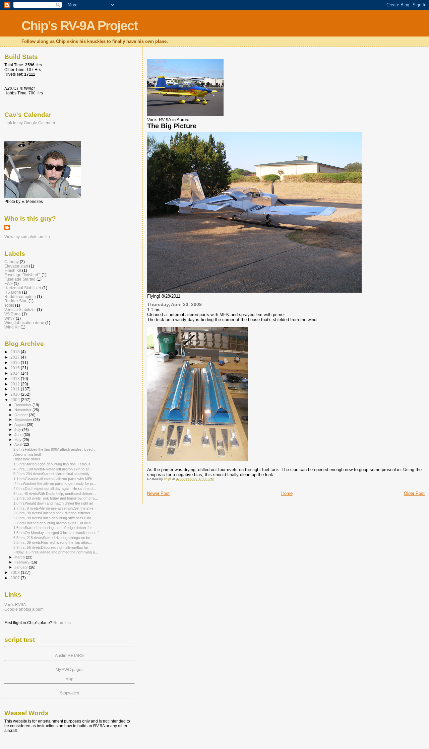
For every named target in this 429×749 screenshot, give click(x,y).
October (21, 415)
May (18, 440)
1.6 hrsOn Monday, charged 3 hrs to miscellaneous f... (57, 533)
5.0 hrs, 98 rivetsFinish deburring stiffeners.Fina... (53, 518)
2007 (15, 578)
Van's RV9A (15, 604)
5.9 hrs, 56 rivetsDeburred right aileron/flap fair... (52, 547)
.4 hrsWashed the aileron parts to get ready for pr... (54, 483)
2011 (15, 389)
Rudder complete (20, 296)
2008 (15, 572)
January (21, 567)
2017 (15, 357)
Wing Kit (11, 327)
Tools (9, 305)
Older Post (414, 493)
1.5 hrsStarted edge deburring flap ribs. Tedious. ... (54, 464)
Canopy (11, 261)
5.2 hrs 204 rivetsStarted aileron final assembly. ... (53, 474)
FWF (8, 283)
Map (69, 679)
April (18, 444)
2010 (15, 394)
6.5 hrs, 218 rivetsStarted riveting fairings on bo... (53, 538)
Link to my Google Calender (29, 123)
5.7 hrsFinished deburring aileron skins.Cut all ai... (53, 523)
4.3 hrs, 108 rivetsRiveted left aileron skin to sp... (53, 469)
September (23, 420)
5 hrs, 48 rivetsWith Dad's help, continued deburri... (54, 494)
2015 (15, 368)
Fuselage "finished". (22, 275)
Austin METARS (69, 655)
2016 (15, 362)
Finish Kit (12, 270)
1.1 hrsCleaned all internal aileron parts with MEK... (54, 479)
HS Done (12, 292)
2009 (15, 399)
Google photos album (24, 609)
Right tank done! (26, 459)
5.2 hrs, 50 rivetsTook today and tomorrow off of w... (55, 498)
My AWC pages (69, 669)
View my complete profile (27, 236)
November (23, 410)
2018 (15, 352)
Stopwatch (69, 693)
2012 (15, 384)
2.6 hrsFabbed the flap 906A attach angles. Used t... (55, 449)
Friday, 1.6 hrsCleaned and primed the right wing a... (55, 552)
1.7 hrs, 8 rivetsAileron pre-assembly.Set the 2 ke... (55, 508)
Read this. (62, 622)
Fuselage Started (20, 279)
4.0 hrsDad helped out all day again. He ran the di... (54, 488)
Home (287, 493)
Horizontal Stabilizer (22, 288)
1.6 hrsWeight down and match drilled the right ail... (54, 503)
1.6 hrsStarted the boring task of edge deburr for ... (54, 528)
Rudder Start (15, 301)
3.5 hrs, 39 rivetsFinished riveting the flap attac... (52, 542)
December (23, 405)
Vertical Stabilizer (20, 309)
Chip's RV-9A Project (79, 25)
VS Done (12, 314)
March (20, 557)
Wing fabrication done (24, 322)
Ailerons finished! (27, 454)
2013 (15, 378)
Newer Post (158, 493)
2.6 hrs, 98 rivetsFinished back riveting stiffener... (53, 513)
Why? (9, 318)
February (22, 562)
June (18, 435)
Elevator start (16, 266)
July (18, 430)
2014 (15, 373)
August (20, 425)
